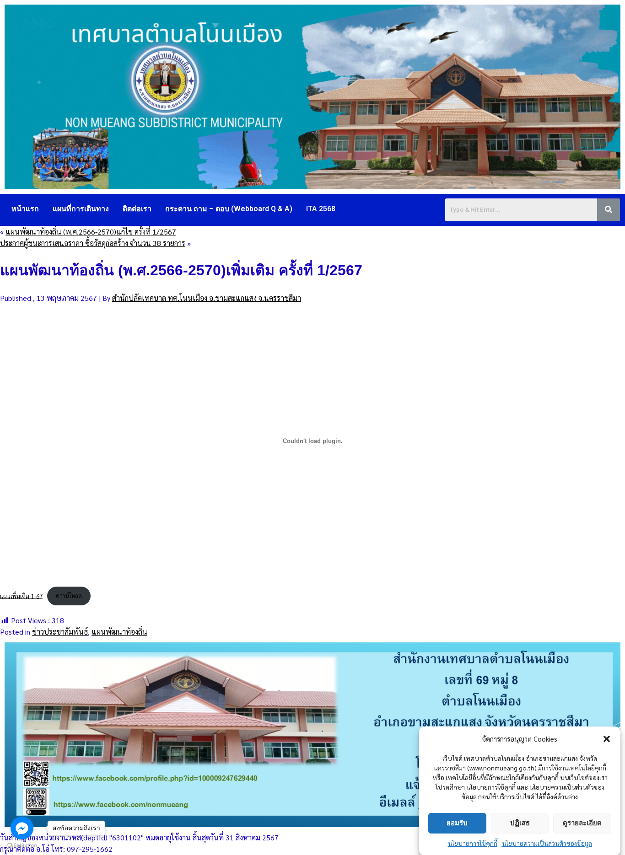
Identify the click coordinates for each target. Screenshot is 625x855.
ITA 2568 (320, 208)
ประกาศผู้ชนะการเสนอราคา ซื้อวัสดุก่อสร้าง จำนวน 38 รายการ (92, 243)
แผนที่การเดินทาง (81, 208)
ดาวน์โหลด (69, 595)
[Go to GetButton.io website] (22, 846)
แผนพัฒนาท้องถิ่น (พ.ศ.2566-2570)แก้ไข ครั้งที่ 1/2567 (90, 231)
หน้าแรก (25, 208)
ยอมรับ (457, 823)
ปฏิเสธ (520, 823)
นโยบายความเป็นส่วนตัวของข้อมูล (547, 843)
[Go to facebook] (22, 828)
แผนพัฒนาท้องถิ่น (119, 631)
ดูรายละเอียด (582, 823)
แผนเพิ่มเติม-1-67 (21, 595)
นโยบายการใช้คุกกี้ (472, 843)
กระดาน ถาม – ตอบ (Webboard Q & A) (228, 208)
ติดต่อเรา (137, 208)
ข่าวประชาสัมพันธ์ (60, 631)
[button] (606, 738)
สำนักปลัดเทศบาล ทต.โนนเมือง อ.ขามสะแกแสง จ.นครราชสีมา (206, 298)
